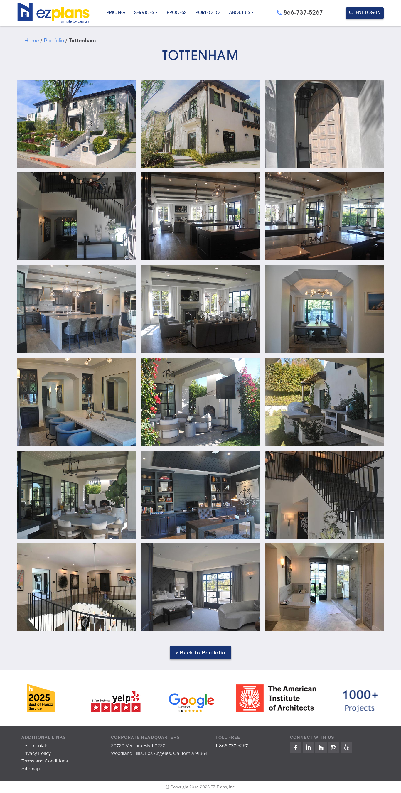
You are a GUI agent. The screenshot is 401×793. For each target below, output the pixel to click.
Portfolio (208, 13)
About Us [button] (239, 13)
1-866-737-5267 (231, 745)
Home (31, 40)
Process (176, 13)
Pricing (116, 13)
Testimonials (34, 745)
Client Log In (365, 13)
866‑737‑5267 (303, 13)
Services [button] (144, 13)
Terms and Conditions (44, 761)
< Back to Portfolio (200, 652)
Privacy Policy (36, 753)
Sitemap (30, 768)
